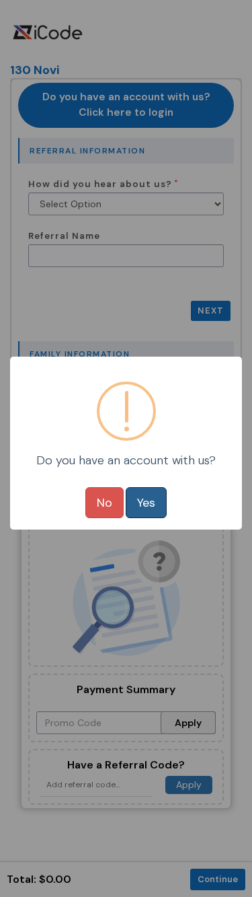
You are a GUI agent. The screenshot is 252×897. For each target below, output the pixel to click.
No (104, 503)
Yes (146, 503)
